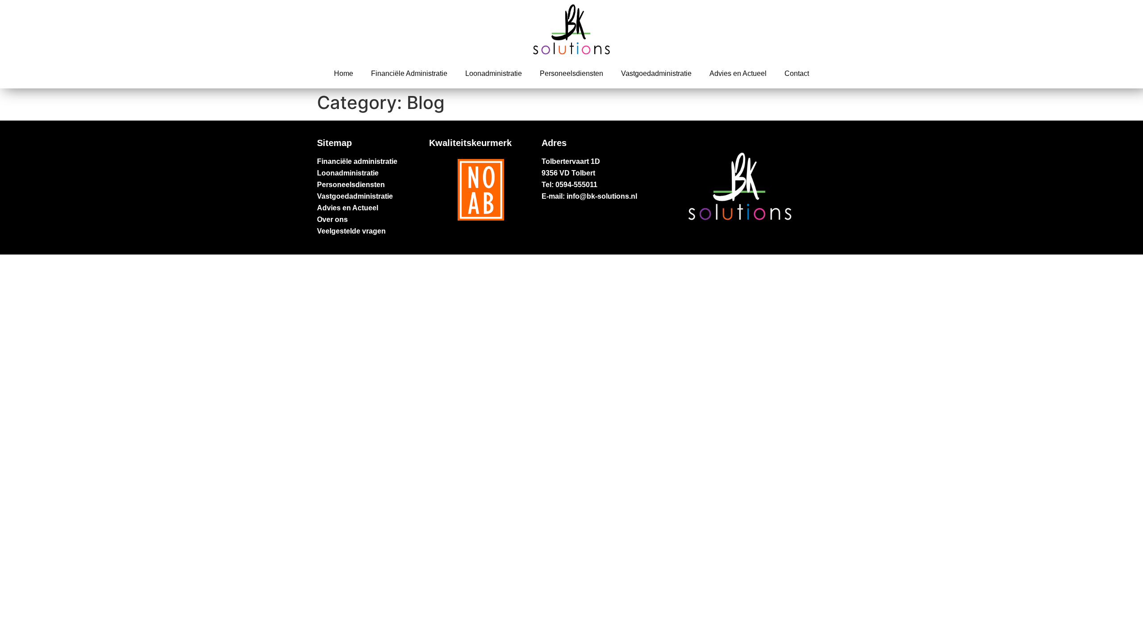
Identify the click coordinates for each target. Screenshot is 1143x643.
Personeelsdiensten (571, 73)
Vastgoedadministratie (656, 73)
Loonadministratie (493, 73)
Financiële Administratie (409, 73)
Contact (796, 73)
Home (343, 73)
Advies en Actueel (738, 73)
